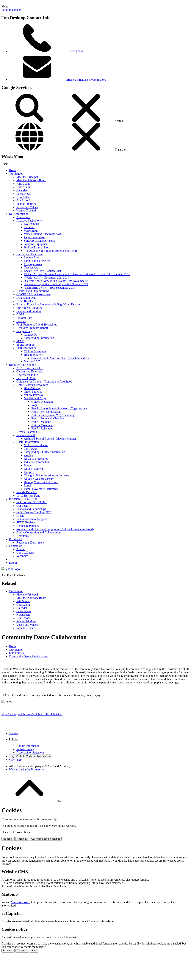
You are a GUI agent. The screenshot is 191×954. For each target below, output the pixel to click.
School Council (25, 435)
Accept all (22, 838)
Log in (13, 562)
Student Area (31, 257)
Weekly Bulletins (26, 492)
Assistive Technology (29, 220)
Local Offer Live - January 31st (42, 270)
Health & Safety (33, 354)
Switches (29, 227)
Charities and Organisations (32, 291)
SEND (20, 341)
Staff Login (15, 759)
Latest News (23, 193)
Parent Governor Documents (41, 488)
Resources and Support (22, 364)
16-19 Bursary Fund (28, 495)
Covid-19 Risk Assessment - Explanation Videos (60, 358)
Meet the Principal (27, 177)
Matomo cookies (20, 902)
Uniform (29, 472)
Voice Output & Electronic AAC (43, 234)
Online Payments (34, 468)
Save (34, 950)
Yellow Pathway (33, 395)
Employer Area (33, 264)
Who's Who (23, 183)
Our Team (22, 505)
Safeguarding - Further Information (44, 452)
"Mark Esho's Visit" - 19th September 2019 (49, 287)
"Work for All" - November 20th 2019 (46, 277)
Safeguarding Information (39, 337)
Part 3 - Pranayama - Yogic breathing (53, 415)
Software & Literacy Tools (39, 240)
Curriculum (23, 187)
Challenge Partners (27, 525)
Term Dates (30, 448)
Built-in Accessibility (36, 247)
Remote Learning (26, 431)
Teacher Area (32, 267)
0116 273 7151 (74, 51)
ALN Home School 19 (29, 368)
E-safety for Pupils (27, 374)
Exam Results (24, 301)
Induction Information (37, 462)
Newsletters (23, 197)
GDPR (20, 314)
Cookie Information (28, 745)
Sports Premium (25, 344)
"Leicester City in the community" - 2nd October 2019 (56, 284)
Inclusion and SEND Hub (31, 502)
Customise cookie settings (45, 838)
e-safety (28, 455)
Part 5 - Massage (41, 421)
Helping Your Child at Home (41, 482)
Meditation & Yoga (35, 398)
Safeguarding (24, 331)
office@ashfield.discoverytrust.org (86, 79)
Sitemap (13, 733)
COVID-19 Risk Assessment (33, 294)
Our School (16, 173)
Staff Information (26, 348)
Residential (15, 539)
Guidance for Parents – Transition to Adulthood (44, 381)
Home (12, 170)
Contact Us (30, 334)
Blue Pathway (32, 388)
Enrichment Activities (29, 307)
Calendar (21, 190)
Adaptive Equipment (36, 244)
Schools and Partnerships (31, 509)
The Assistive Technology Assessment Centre (50, 250)
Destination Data (26, 297)
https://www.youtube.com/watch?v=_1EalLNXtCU (31, 714)
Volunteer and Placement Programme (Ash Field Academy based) (55, 529)
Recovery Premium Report (32, 327)
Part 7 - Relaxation (42, 428)
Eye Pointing (31, 223)
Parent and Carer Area (37, 260)
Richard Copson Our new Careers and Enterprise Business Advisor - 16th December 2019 (77, 274)
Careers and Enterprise (29, 254)
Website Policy (25, 749)
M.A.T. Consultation (36, 445)
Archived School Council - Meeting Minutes (50, 438)
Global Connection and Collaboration (38, 532)
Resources (22, 535)
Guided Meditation (42, 401)
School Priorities (26, 203)
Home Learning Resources (32, 384)
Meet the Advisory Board (31, 180)
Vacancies (22, 555)
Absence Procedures (36, 458)
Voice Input (30, 230)
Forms (27, 465)
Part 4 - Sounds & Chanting (47, 418)
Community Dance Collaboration (28, 656)
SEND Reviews (25, 522)
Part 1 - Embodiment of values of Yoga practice (59, 408)
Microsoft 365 (32, 361)
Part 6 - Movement (42, 425)
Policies (21, 321)
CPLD (20, 515)
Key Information (19, 213)
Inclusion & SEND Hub (23, 498)
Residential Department (30, 542)
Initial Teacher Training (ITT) (33, 512)
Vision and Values (27, 207)
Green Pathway (33, 391)
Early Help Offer (26, 378)
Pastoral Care (24, 317)
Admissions (23, 217)
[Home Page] (10, 569)
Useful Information (27, 441)
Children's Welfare (35, 351)
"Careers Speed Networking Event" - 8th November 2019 (58, 280)
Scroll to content (11, 9)
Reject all (8, 838)
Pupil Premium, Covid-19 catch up (36, 324)
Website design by (26, 769)
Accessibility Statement (30, 752)
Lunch (28, 485)
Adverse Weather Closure (39, 478)
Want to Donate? (26, 210)
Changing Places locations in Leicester (46, 475)
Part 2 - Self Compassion (46, 411)
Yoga (34, 405)
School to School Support (31, 519)
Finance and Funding (28, 311)
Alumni (20, 549)
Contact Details (25, 552)
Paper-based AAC (34, 237)
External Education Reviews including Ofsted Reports (48, 304)
